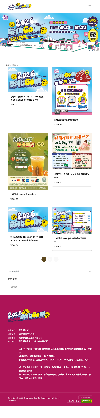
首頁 (8, 65)
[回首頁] (20, 6)
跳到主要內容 (7, 3)
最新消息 (14, 287)
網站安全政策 (74, 401)
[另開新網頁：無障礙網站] (86, 401)
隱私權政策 (85, 397)
